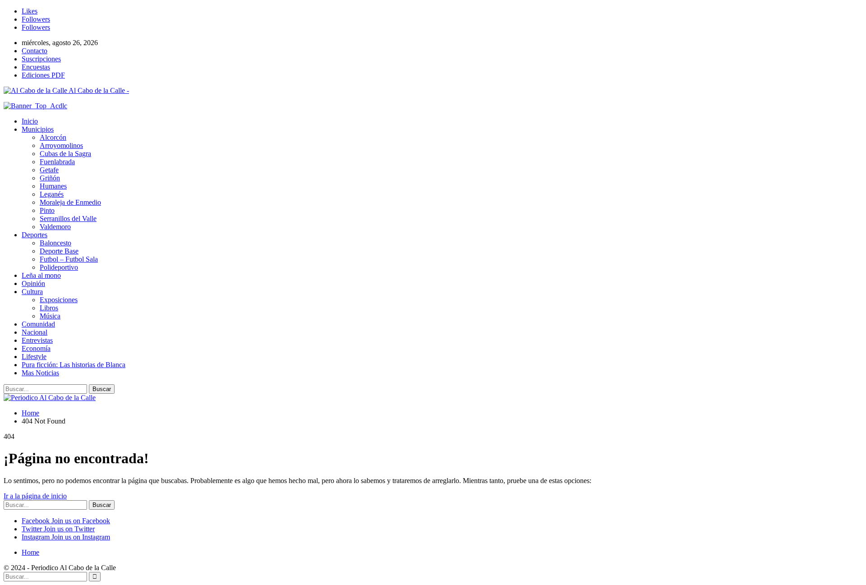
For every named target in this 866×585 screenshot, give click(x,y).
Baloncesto (55, 243)
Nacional (34, 332)
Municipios (38, 129)
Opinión (33, 283)
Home (30, 552)
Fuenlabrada (57, 162)
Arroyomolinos (61, 145)
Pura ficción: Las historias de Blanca (73, 365)
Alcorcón (53, 137)
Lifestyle (34, 356)
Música (50, 316)
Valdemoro (55, 226)
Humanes (53, 186)
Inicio (30, 121)
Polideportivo (59, 267)
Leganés (52, 194)
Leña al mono (41, 275)
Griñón (50, 178)
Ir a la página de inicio (35, 496)
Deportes (34, 235)
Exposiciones (59, 300)
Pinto (47, 210)
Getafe (49, 170)
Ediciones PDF (43, 75)
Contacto (34, 51)
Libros (49, 308)
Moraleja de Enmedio (70, 202)
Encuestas (36, 67)
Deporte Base (59, 251)
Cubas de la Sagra (65, 153)
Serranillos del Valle (68, 218)
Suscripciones (41, 59)
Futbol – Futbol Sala (69, 259)
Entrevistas (37, 340)
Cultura (32, 291)
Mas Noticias (40, 373)
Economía (36, 348)
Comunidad (38, 324)
